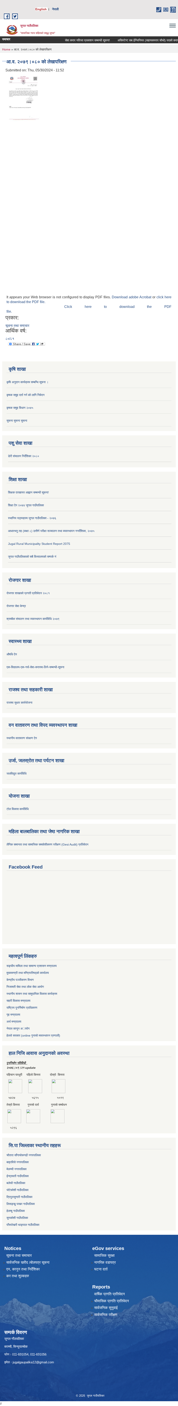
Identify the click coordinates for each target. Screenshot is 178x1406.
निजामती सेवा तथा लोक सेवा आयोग (25, 986)
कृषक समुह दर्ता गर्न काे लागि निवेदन (25, 395)
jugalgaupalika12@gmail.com (33, 1362)
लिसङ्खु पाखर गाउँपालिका (21, 1204)
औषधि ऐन (12, 654)
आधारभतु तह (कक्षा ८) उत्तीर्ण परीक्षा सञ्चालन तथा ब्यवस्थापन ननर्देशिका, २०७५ (51, 531)
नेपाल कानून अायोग (18, 1028)
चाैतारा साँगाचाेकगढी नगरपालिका (24, 1155)
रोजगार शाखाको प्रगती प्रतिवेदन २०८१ (28, 593)
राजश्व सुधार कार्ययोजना (19, 702)
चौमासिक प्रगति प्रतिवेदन (111, 1301)
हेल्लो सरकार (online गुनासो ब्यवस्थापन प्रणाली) (33, 1035)
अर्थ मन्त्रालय (14, 1021)
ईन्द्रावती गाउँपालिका (18, 1176)
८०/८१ (9, 339)
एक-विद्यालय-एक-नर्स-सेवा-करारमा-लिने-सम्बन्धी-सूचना (35, 667)
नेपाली (55, 9)
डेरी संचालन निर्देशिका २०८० (23, 456)
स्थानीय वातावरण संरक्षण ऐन (22, 738)
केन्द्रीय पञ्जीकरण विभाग (20, 980)
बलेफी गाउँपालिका (16, 1183)
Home (6, 49)
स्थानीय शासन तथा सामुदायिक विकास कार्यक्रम (32, 993)
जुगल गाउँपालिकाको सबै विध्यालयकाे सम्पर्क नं (32, 556)
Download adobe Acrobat (132, 297)
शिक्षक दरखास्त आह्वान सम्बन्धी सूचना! (28, 492)
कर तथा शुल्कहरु (17, 1276)
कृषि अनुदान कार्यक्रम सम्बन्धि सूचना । (27, 382)
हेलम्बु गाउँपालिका (16, 1211)
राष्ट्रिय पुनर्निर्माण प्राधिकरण (22, 1007)
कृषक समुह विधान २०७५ (20, 407)
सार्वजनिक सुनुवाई (106, 1308)
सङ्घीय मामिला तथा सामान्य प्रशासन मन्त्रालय (32, 966)
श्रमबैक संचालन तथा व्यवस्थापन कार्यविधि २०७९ (33, 619)
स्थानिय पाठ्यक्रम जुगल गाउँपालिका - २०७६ (32, 518)
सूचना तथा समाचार (17, 325)
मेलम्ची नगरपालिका (16, 1169)
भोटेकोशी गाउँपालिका (17, 1190)
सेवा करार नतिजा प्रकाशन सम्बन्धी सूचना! (76, 40)
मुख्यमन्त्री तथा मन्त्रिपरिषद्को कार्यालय (28, 973)
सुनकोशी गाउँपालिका (17, 1218)
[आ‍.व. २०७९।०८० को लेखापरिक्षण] (24, 97)
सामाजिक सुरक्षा (104, 1255)
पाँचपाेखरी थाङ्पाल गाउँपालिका (23, 1224)
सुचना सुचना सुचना (17, 420)
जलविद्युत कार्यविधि (16, 773)
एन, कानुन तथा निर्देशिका (23, 1269)
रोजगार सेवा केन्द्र (16, 606)
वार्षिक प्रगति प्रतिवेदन (109, 1294)
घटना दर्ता (101, 1269)
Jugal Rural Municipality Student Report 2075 (39, 543)
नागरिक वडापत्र (105, 1262)
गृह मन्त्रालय (13, 1014)
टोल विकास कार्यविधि (18, 809)
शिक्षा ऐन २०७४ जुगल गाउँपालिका (26, 505)
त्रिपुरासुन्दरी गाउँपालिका (19, 1197)
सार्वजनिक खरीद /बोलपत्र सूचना (27, 1262)
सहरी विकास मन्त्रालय (18, 1000)
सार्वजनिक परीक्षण (105, 1315)
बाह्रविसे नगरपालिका (18, 1162)
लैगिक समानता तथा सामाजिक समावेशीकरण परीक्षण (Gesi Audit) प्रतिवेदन (47, 844)
